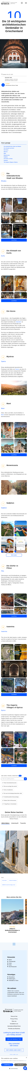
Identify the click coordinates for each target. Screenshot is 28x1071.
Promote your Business (14, 1028)
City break (4, 880)
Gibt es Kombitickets (8, 789)
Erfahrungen (12, 978)
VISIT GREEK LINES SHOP (13, 1050)
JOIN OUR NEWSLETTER (14, 1039)
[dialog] (14, 1063)
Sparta (17, 369)
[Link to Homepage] (5, 3)
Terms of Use (14, 1016)
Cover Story (12, 926)
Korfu (10, 965)
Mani (5, 153)
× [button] (26, 1057)
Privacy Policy (14, 1018)
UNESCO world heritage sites (8, 884)
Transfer (23, 823)
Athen (10, 959)
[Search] (25, 778)
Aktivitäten (5, 823)
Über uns (14, 1021)
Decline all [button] (20, 1064)
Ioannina (6, 160)
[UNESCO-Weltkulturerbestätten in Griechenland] (12, 911)
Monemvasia (7, 155)
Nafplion (6, 156)
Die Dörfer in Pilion (8, 158)
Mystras (6, 151)
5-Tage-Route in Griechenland (10, 803)
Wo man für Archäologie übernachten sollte (13, 793)
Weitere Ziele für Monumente (10, 800)
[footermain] (14, 944)
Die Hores (6, 149)
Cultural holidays (13, 880)
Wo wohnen (11, 988)
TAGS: (2, 877)
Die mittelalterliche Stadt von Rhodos (12, 146)
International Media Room (14, 1026)
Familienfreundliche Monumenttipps (11, 796)
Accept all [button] (7, 1064)
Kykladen (18, 321)
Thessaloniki (12, 961)
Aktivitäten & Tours (13, 980)
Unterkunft (14, 823)
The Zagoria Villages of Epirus (11, 162)
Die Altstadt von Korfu (9, 148)
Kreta (10, 963)
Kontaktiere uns (14, 1023)
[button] (14, 1068)
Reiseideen (12, 977)
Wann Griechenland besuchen (10, 782)
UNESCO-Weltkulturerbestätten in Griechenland (12, 930)
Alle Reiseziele (13, 966)
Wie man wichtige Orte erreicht (10, 786)
